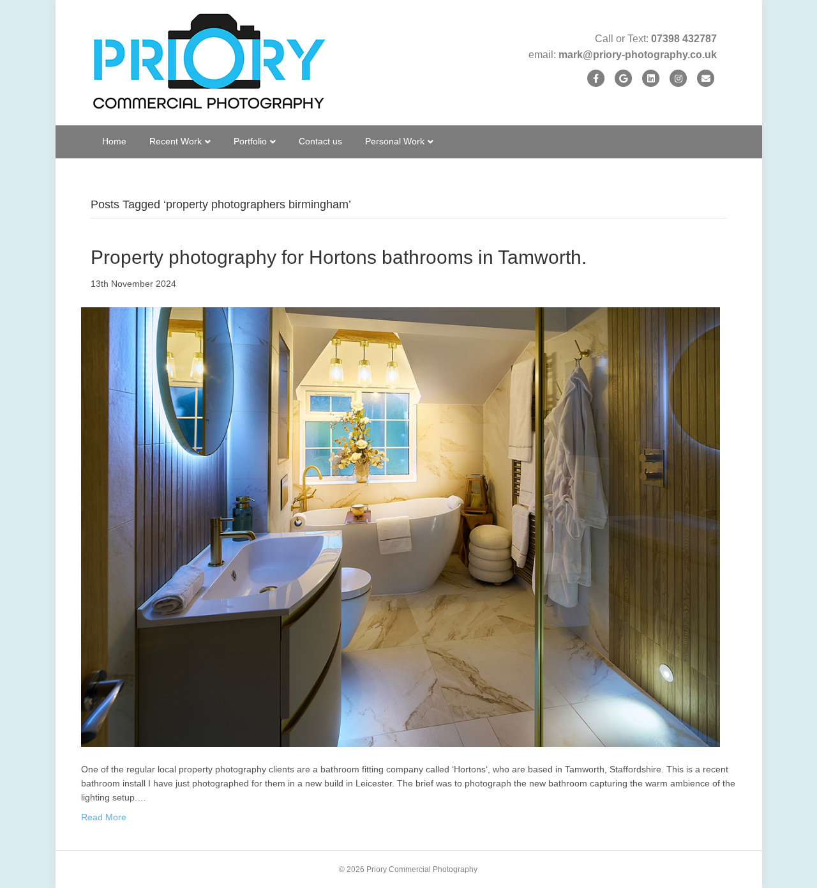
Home (114, 141)
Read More (103, 817)
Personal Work (394, 141)
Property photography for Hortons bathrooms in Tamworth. (339, 257)
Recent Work (175, 141)
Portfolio (250, 141)
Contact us (320, 141)
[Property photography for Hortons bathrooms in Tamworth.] (400, 526)
